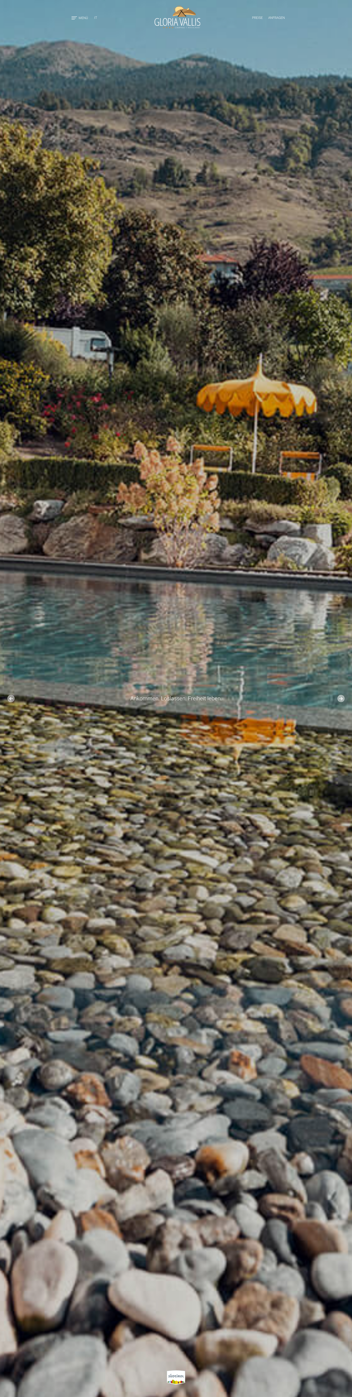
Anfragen (276, 18)
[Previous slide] (11, 698)
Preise (257, 18)
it (95, 18)
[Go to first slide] (341, 698)
